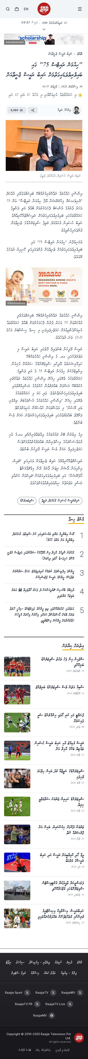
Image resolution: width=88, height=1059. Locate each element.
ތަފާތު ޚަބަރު (50, 973)
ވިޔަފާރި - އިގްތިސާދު (39, 962)
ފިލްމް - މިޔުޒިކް (69, 973)
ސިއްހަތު (20, 962)
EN (26, 9)
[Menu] (80, 9)
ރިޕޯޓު (8, 962)
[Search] (7, 9)
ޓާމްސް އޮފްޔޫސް (25, 1050)
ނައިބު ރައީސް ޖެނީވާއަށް (60, 54)
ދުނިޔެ (69, 962)
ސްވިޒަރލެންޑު (27, 500)
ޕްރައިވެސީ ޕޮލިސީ (62, 1050)
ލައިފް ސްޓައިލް (18, 973)
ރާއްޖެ (79, 54)
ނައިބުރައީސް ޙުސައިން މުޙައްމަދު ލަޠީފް (61, 500)
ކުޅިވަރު (58, 962)
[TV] (16, 9)
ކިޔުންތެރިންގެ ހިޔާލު (43, 1050)
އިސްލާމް (35, 973)
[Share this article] (33, 110)
